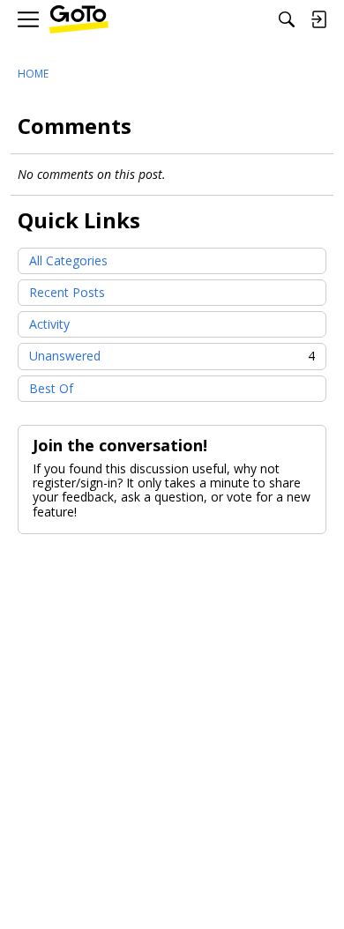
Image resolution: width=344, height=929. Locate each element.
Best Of (51, 388)
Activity (49, 324)
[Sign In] (318, 19)
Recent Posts (67, 292)
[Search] (287, 19)
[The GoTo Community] (78, 19)
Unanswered (172, 355)
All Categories (68, 260)
